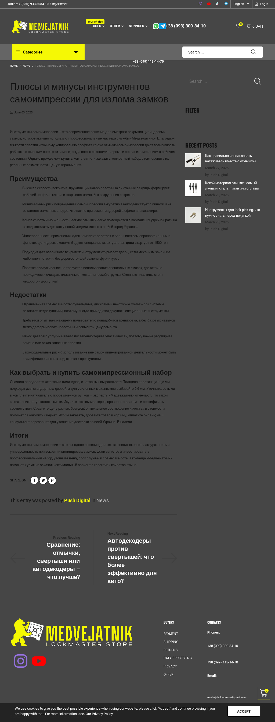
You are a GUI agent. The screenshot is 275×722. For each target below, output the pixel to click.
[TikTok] (217, 4)
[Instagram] (200, 4)
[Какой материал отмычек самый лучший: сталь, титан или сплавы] (193, 188)
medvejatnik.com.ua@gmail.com (227, 697)
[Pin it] (52, 480)
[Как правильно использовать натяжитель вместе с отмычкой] (193, 160)
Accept (244, 711)
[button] (257, 81)
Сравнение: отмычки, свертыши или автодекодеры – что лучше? (56, 560)
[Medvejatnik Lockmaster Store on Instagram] (17, 657)
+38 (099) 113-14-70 (148, 61)
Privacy (170, 666)
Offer (168, 674)
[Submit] (253, 52)
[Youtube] (209, 4)
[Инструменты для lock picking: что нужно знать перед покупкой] (193, 215)
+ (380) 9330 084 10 (33, 4)
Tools (97, 25)
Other (115, 26)
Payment (171, 634)
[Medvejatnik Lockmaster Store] (40, 26)
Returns (171, 650)
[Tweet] (43, 480)
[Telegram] (226, 4)
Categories (33, 52)
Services (136, 26)
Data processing (178, 658)
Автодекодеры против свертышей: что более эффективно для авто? (132, 560)
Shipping (171, 642)
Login (264, 4)
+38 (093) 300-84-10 (186, 26)
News (102, 500)
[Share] (34, 480)
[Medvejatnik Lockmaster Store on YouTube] (35, 657)
